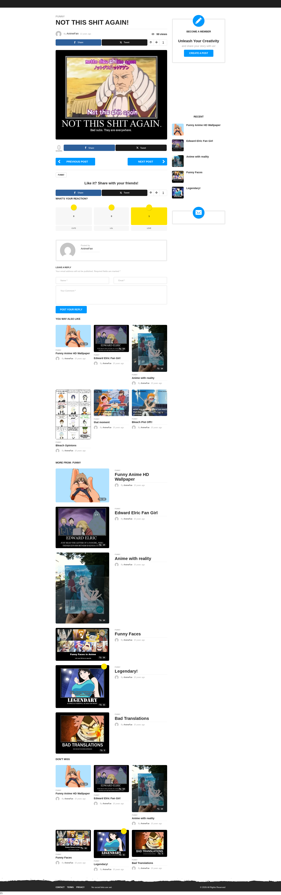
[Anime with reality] (149, 348)
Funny (24, 3)
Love (149, 228)
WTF (16, 3)
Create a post (198, 53)
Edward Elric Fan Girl (107, 358)
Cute (53, 3)
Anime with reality (143, 378)
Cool (61, 3)
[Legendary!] (82, 686)
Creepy (71, 3)
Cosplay (43, 3)
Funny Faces (128, 634)
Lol (111, 228)
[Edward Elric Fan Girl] (111, 338)
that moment (102, 422)
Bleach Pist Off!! (142, 422)
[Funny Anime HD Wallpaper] (73, 336)
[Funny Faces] (82, 644)
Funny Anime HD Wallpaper (73, 353)
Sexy (33, 3)
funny (61, 175)
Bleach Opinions (66, 445)
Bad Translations (132, 718)
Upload (270, 3)
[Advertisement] (199, 88)
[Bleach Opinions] (73, 414)
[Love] (104, 666)
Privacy (80, 887)
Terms (70, 887)
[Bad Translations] (82, 733)
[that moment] (111, 402)
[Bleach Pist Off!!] (149, 402)
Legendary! (126, 671)
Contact (60, 887)
